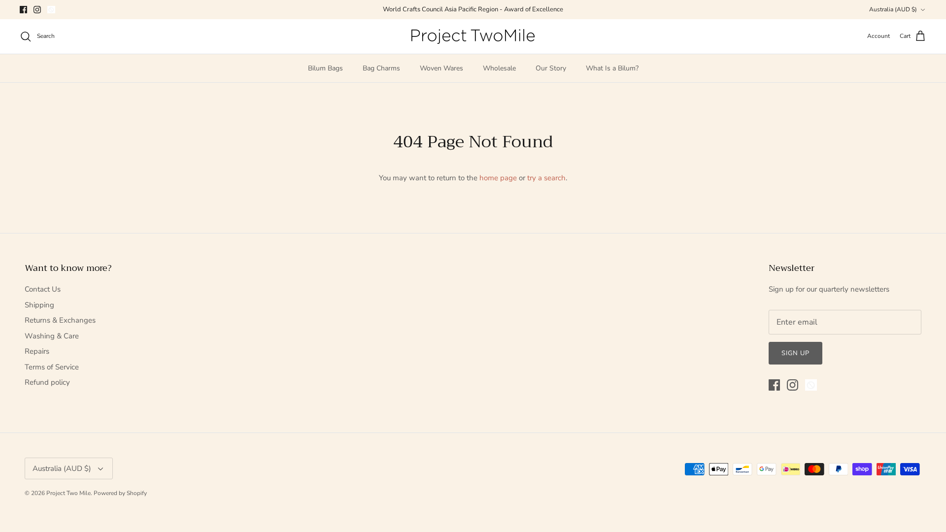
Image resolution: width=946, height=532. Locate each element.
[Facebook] (23, 9)
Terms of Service (52, 367)
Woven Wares (441, 68)
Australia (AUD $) (893, 9)
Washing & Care (52, 336)
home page (498, 178)
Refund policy (47, 382)
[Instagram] (37, 9)
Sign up (795, 353)
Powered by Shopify (120, 493)
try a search (546, 178)
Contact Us (43, 289)
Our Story (551, 68)
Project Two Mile (68, 493)
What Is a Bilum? (612, 68)
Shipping (39, 305)
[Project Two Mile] (473, 36)
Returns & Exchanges (60, 320)
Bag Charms (381, 68)
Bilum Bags (325, 68)
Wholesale (499, 68)
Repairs (37, 351)
